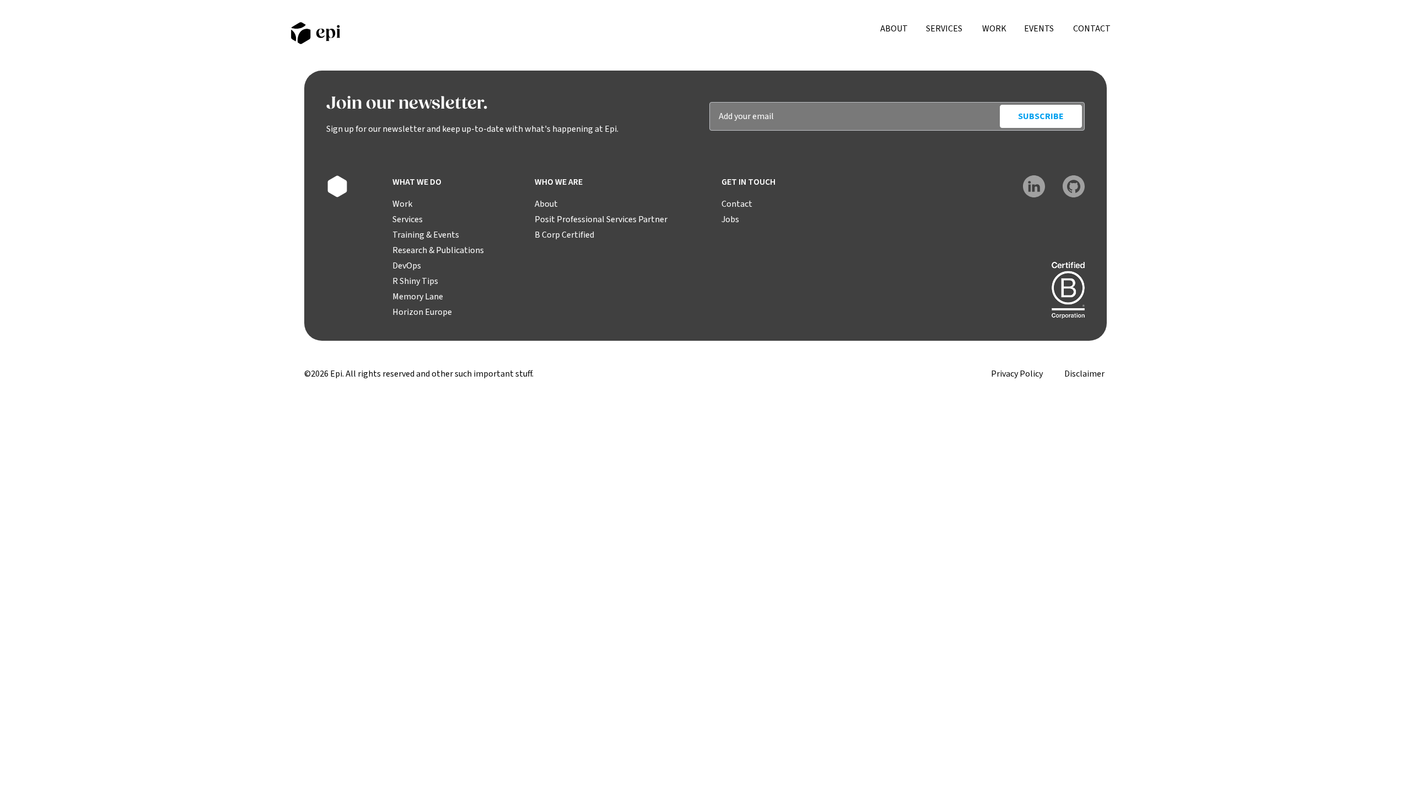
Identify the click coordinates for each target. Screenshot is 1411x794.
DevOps (406, 266)
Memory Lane (417, 297)
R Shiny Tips (415, 281)
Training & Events (425, 235)
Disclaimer (1084, 374)
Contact (1092, 29)
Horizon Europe (422, 312)
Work (994, 29)
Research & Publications (438, 250)
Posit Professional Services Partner (601, 219)
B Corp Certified (564, 235)
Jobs (730, 219)
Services (944, 29)
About (894, 29)
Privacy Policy (1017, 374)
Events (1039, 29)
